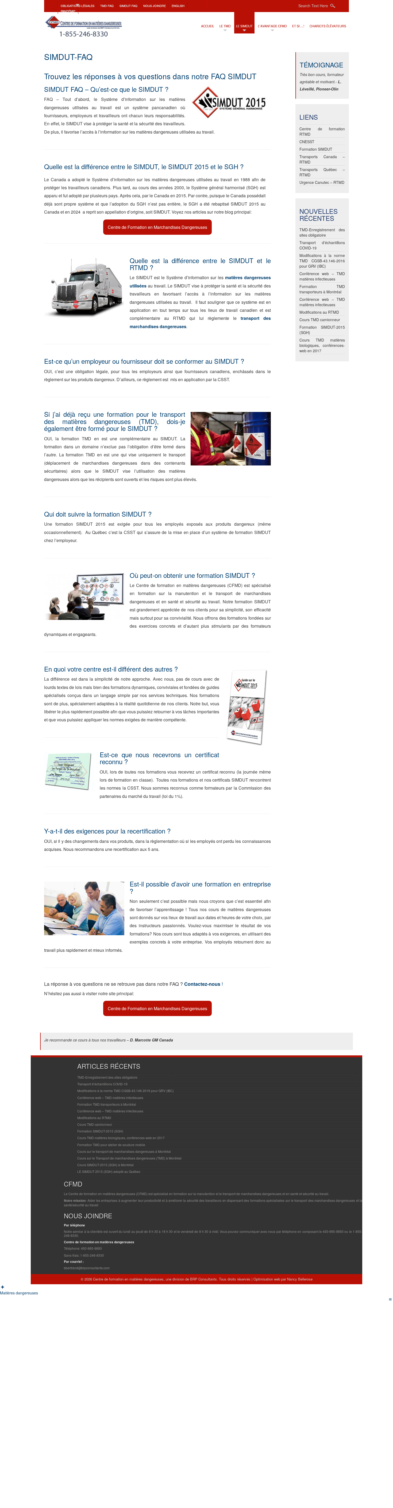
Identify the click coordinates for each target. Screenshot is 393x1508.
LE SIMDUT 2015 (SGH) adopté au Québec (108, 1171)
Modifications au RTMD (319, 312)
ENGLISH (178, 5)
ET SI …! (298, 26)
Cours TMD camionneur (319, 319)
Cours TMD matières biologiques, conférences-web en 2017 (322, 345)
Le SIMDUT (244, 26)
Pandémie (68, 11)
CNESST (306, 141)
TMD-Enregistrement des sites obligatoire (322, 232)
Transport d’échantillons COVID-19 (102, 1084)
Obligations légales (77, 5)
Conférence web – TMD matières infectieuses (322, 276)
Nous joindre (154, 5)
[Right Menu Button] (390, 1299)
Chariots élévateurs (328, 26)
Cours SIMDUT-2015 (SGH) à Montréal (105, 1164)
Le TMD (225, 26)
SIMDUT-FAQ (128, 5)
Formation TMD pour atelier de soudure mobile (111, 1144)
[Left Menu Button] (2, 1287)
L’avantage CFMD (272, 26)
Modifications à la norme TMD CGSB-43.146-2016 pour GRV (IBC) (322, 261)
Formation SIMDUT (315, 149)
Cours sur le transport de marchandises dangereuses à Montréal (124, 1151)
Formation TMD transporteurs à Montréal (322, 289)
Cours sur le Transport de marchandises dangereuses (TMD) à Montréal (129, 1158)
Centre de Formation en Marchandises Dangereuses (157, 227)
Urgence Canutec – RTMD (321, 182)
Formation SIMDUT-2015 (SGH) (100, 1131)
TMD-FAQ (107, 5)
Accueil (207, 26)
